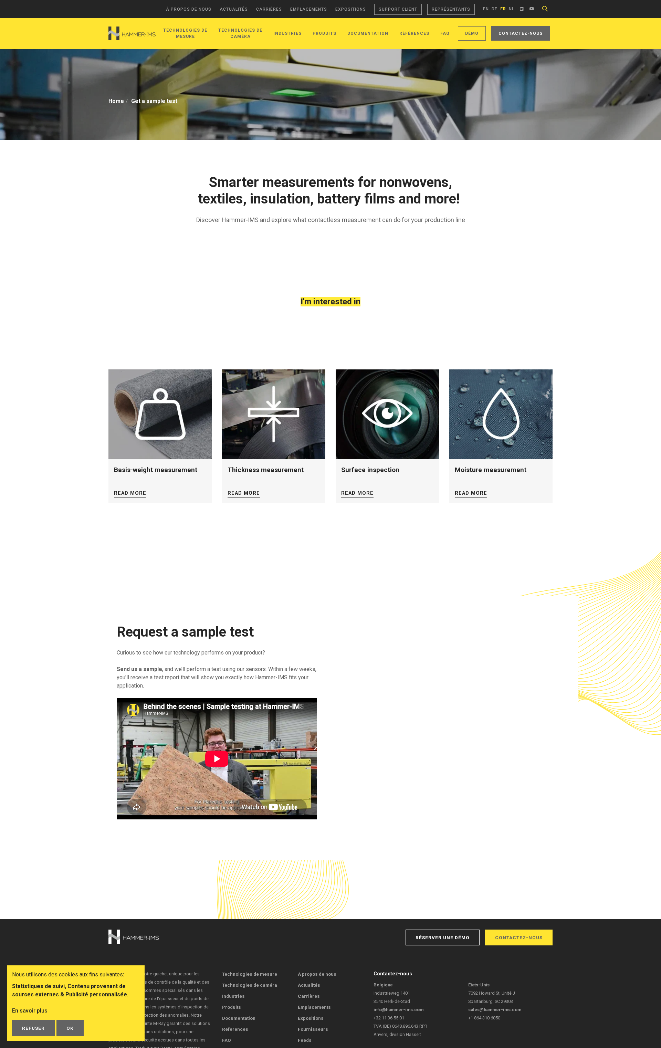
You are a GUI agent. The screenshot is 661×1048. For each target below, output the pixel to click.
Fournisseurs (313, 1029)
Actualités (234, 9)
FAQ (445, 33)
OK (70, 1028)
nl (511, 9)
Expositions (350, 9)
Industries (287, 33)
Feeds (305, 1040)
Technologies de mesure (249, 974)
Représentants (451, 9)
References (235, 1029)
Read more (130, 493)
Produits (324, 33)
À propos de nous (188, 9)
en (486, 9)
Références (414, 33)
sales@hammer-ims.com (494, 1009)
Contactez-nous (521, 33)
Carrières (269, 9)
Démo (472, 33)
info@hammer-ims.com (398, 1009)
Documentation (367, 33)
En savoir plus (30, 1010)
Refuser (33, 1028)
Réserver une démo (443, 937)
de (494, 9)
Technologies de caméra (249, 985)
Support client (398, 9)
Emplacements (308, 9)
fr (503, 9)
